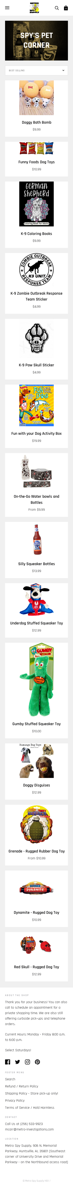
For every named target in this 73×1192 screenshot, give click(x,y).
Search (10, 1079)
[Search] (57, 8)
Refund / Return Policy (21, 1086)
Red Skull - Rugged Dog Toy (36, 967)
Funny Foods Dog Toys (36, 162)
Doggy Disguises (36, 785)
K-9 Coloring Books (36, 233)
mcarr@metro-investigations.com (29, 1129)
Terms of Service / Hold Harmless (29, 1107)
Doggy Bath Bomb (36, 122)
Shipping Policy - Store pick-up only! (31, 1093)
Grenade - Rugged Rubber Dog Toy (37, 851)
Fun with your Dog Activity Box (36, 433)
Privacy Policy (15, 1100)
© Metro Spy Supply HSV (36, 1180)
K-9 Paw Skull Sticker (36, 365)
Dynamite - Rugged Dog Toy (36, 912)
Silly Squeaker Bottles (36, 564)
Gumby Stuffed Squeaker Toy (36, 724)
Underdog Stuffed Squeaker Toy (36, 623)
